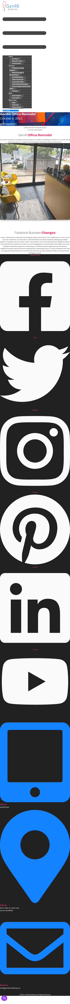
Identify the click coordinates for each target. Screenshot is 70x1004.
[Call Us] (35, 801)
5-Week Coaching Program (16, 69)
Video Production (18, 79)
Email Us (4, 985)
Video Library (16, 107)
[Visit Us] (35, 902)
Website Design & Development (16, 74)
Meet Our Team (17, 61)
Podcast (15, 91)
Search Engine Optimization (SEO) (20, 87)
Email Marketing (17, 77)
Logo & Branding (17, 82)
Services (12, 65)
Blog (13, 102)
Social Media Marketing (19, 84)
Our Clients (16, 98)
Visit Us (3, 905)
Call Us (3, 804)
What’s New (13, 100)
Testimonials (16, 63)
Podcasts (15, 105)
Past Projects (16, 95)
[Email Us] (35, 982)
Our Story (15, 58)
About (11, 56)
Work (10, 93)
